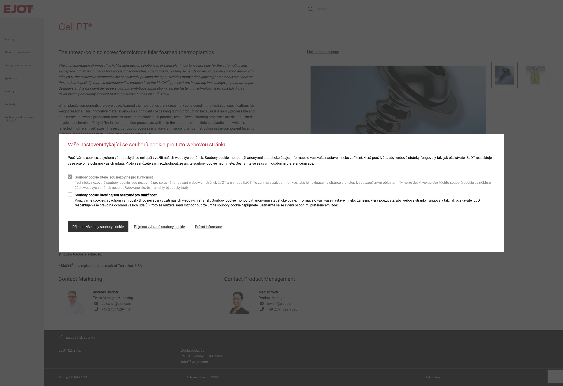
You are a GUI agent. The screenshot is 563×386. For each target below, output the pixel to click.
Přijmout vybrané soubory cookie (159, 227)
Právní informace (208, 227)
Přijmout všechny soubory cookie (98, 227)
